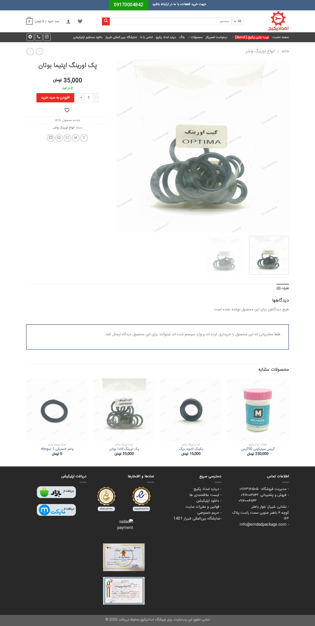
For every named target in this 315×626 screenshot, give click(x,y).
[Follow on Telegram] (30, 37)
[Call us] (38, 37)
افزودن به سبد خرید (55, 98)
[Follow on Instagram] (47, 37)
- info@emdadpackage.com (264, 525)
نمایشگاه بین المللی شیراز (121, 37)
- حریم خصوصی (209, 513)
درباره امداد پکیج (166, 37)
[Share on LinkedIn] (50, 138)
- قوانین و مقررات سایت (204, 507)
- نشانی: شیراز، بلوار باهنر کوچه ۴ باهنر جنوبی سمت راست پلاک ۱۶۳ (260, 513)
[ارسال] (106, 21)
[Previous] (280, 146)
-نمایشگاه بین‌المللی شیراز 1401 (197, 519)
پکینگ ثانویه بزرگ (191, 449)
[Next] (122, 146)
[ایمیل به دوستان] (67, 138)
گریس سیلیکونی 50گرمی (258, 449)
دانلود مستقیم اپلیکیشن (87, 37)
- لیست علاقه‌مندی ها (205, 495)
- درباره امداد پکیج (208, 489)
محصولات (196, 37)
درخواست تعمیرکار (216, 37)
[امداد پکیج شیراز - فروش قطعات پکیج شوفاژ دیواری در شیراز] (270, 21)
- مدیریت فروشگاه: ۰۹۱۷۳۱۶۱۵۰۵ (264, 489)
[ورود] (68, 21)
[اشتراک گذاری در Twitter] (76, 138)
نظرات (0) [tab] (282, 288)
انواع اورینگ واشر (260, 51)
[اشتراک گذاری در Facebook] (84, 138)
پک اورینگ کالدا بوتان (124, 449)
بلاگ (182, 37)
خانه (285, 51)
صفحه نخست (280, 37)
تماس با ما (146, 37)
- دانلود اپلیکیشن (209, 501)
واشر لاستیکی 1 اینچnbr (57, 449)
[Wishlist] (80, 21)
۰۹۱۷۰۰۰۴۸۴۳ (264, 501)
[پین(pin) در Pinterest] (59, 138)
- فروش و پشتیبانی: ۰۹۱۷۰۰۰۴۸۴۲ (265, 495)
